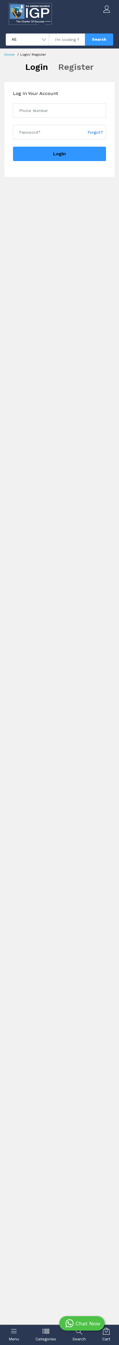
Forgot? (95, 132)
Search (99, 39)
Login (36, 67)
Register (76, 67)
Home (9, 55)
